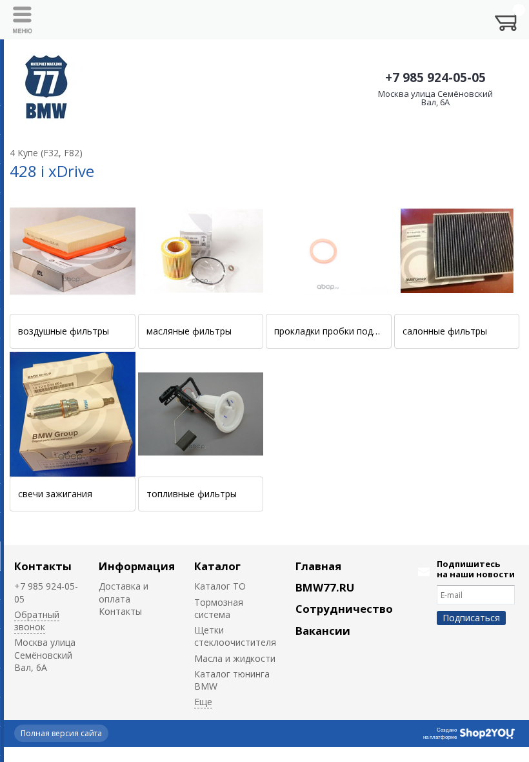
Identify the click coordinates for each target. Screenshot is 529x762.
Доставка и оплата (123, 592)
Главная (318, 566)
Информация (137, 566)
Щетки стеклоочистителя (235, 636)
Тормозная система (218, 608)
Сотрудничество (344, 608)
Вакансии (322, 630)
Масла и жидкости (234, 658)
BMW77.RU (324, 587)
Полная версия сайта (61, 733)
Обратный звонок (36, 620)
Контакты (43, 566)
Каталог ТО (220, 586)
